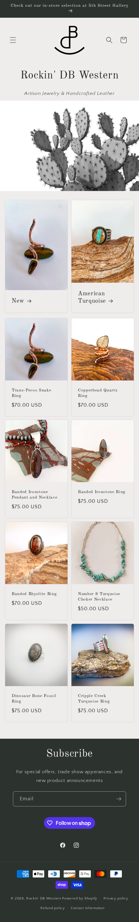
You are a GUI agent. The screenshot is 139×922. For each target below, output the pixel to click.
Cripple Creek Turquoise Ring (94, 699)
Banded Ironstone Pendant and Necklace (34, 495)
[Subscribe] (119, 798)
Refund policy (52, 908)
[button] (13, 40)
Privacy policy (115, 898)
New (18, 301)
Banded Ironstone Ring (101, 492)
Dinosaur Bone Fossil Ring (34, 699)
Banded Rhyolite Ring (34, 594)
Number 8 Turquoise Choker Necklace (99, 597)
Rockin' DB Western (43, 898)
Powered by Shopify (79, 898)
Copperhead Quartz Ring (97, 393)
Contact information (87, 908)
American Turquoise (92, 297)
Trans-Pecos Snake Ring (31, 393)
